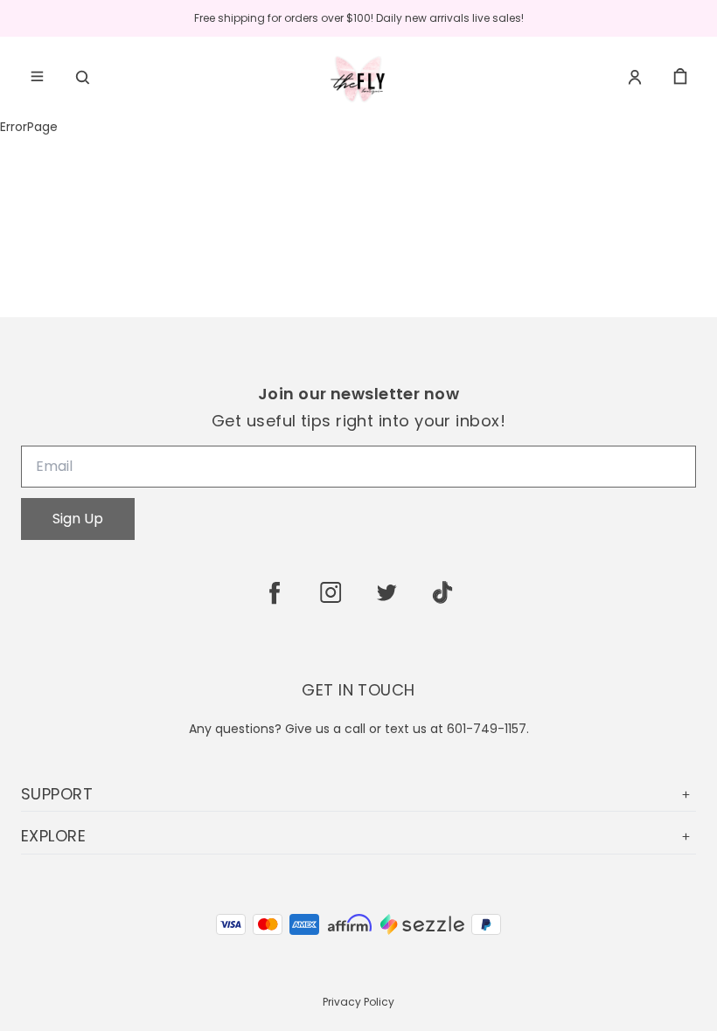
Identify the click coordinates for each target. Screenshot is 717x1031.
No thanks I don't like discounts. (529, 700)
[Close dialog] (677, 302)
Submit (607, 658)
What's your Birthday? (422, 612)
